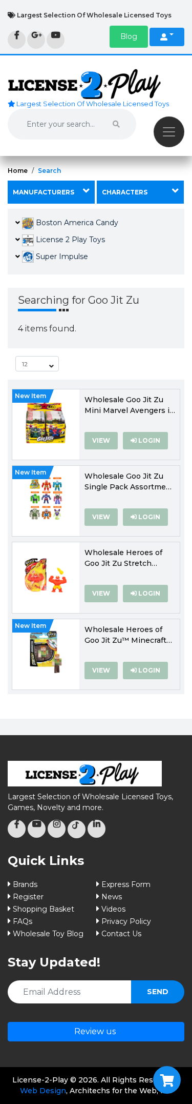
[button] (129, 37)
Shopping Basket (43, 909)
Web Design (43, 1090)
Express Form (126, 884)
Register (28, 896)
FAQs (22, 921)
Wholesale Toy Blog (48, 933)
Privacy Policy (126, 921)
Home (18, 170)
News (111, 896)
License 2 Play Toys (69, 239)
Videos (113, 909)
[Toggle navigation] (169, 131)
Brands (25, 884)
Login (148, 440)
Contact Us (121, 933)
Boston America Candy (76, 222)
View (101, 440)
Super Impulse (61, 256)
